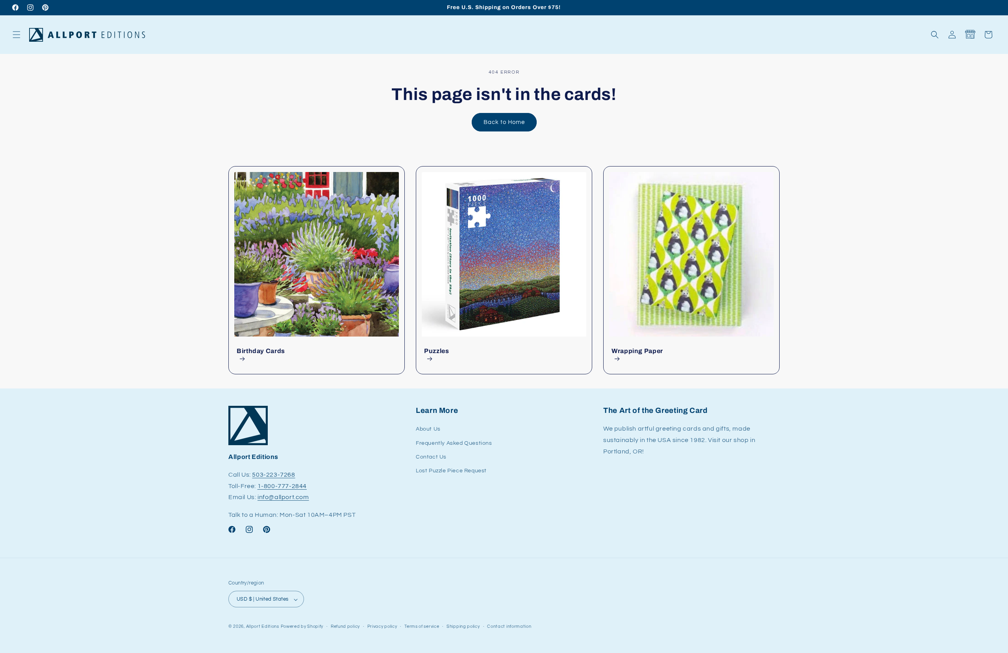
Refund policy (345, 626)
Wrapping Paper (637, 351)
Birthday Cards (261, 351)
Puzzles (436, 351)
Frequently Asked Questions (454, 443)
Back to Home (504, 122)
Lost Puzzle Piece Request (451, 471)
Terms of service (421, 626)
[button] (16, 34)
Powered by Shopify (302, 627)
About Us (428, 429)
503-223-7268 (273, 475)
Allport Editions (262, 627)
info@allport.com (283, 497)
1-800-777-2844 (282, 486)
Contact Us (431, 457)
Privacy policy (382, 626)
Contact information (509, 626)
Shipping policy (463, 626)
